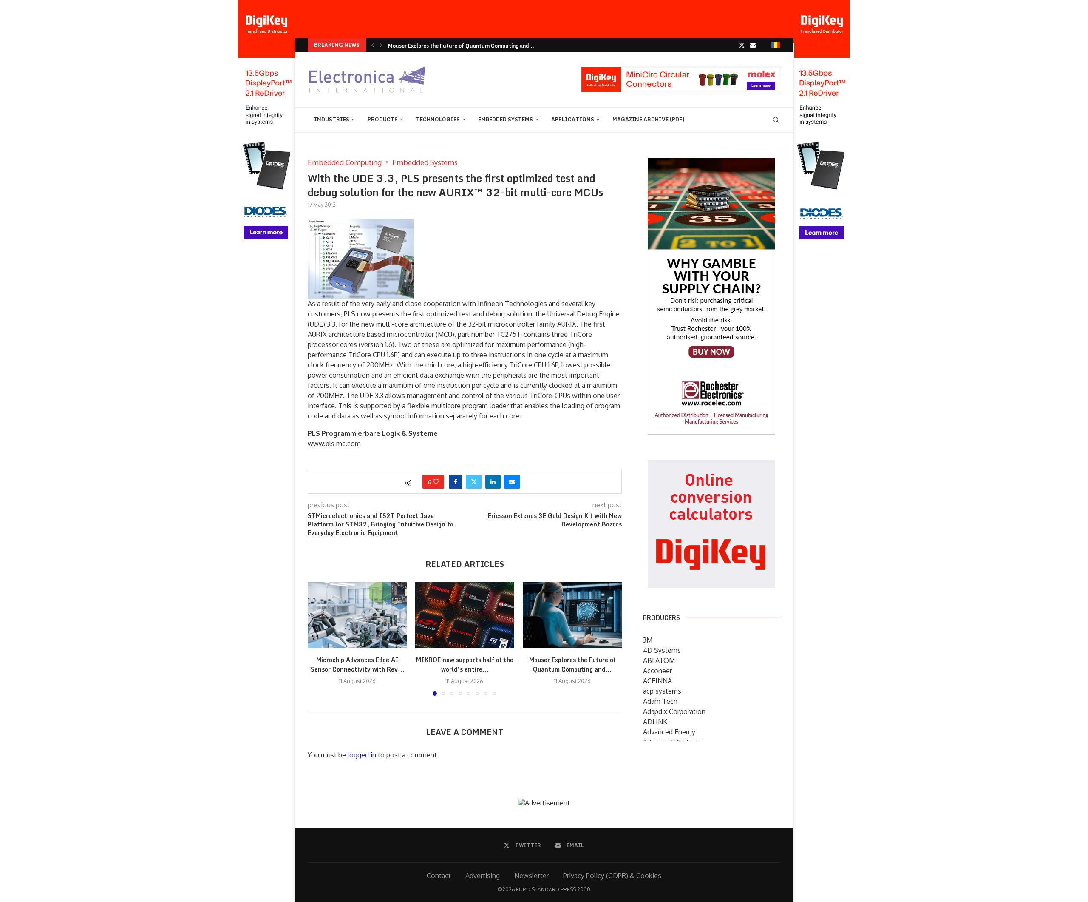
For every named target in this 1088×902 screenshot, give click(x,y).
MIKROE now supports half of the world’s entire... (464, 664)
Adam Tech (660, 701)
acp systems (662, 691)
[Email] (753, 45)
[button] (372, 45)
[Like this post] (436, 482)
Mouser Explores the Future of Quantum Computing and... (572, 664)
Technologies (438, 119)
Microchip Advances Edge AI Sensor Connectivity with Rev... (357, 664)
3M (647, 640)
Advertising (482, 875)
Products (383, 119)
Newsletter (531, 875)
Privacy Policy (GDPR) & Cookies (612, 875)
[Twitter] (742, 45)
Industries (331, 119)
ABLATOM (659, 660)
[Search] (776, 120)
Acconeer (657, 670)
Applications (572, 119)
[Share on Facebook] (455, 482)
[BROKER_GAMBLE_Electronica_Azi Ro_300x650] (711, 164)
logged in (362, 755)
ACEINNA (657, 681)
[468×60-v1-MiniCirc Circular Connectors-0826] (680, 71)
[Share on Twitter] (474, 482)
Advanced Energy (669, 732)
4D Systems (662, 650)
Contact (439, 875)
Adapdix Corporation (674, 711)
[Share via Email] (512, 482)
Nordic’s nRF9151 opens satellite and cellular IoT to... (457, 46)
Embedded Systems (505, 119)
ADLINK (655, 721)
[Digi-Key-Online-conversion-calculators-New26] (711, 466)
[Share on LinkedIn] (493, 482)
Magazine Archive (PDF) (648, 119)
